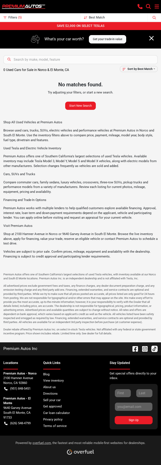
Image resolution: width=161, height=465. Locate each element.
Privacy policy (52, 419)
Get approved (52, 406)
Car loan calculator (56, 413)
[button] (140, 6)
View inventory (53, 380)
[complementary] (148, 452)
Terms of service (55, 426)
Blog (46, 374)
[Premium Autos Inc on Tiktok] (153, 348)
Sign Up (134, 420)
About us (49, 387)
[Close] (151, 38)
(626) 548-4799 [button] (20, 423)
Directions (50, 393)
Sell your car (52, 400)
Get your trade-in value (107, 39)
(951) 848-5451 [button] (20, 388)
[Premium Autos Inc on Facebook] (133, 348)
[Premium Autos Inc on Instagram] (143, 348)
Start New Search (80, 105)
